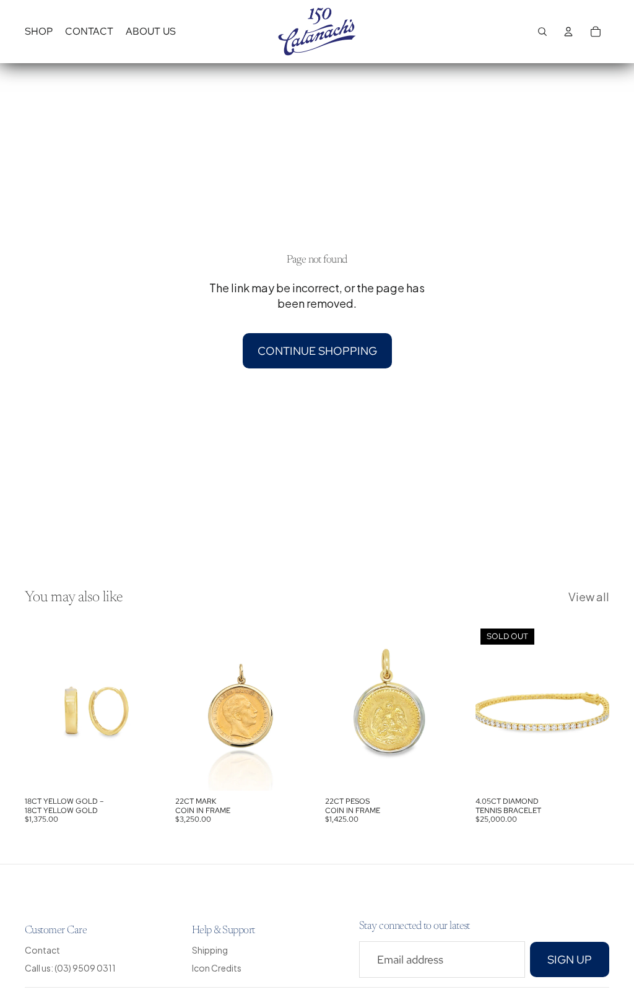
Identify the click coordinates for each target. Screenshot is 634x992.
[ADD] (140, 772)
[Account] (568, 31)
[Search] (542, 31)
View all (588, 597)
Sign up (569, 959)
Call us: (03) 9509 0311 (70, 967)
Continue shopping (317, 351)
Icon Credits (216, 967)
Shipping (210, 949)
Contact (42, 949)
